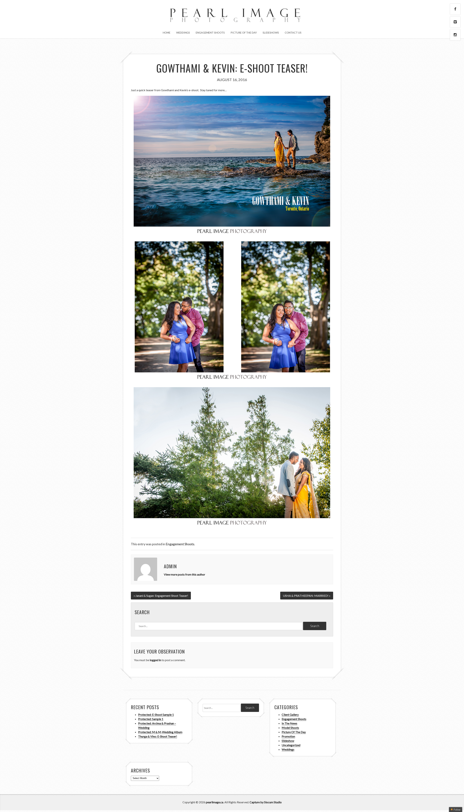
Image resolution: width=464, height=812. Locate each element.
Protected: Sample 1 (150, 719)
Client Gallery (290, 714)
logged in (155, 660)
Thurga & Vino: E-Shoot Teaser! (157, 736)
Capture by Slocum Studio (266, 802)
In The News (289, 723)
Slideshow (288, 740)
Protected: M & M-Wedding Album (160, 732)
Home (166, 32)
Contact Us (293, 32)
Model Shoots (290, 727)
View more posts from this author (184, 574)
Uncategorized (291, 745)
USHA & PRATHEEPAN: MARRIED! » (306, 595)
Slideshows (271, 32)
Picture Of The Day (244, 32)
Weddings (183, 32)
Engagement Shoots (210, 32)
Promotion (288, 736)
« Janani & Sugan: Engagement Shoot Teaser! (161, 595)
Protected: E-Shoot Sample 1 (156, 714)
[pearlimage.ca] (232, 19)
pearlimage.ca (214, 802)
